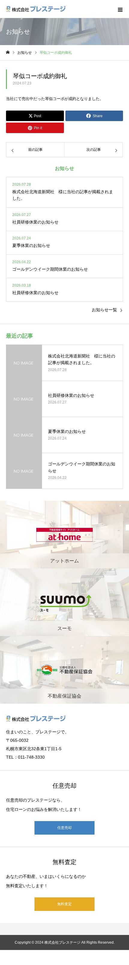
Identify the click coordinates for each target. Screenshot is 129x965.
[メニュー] (120, 9)
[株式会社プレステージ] (36, 9)
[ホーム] (8, 52)
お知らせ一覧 (104, 310)
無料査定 (64, 904)
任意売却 (64, 828)
